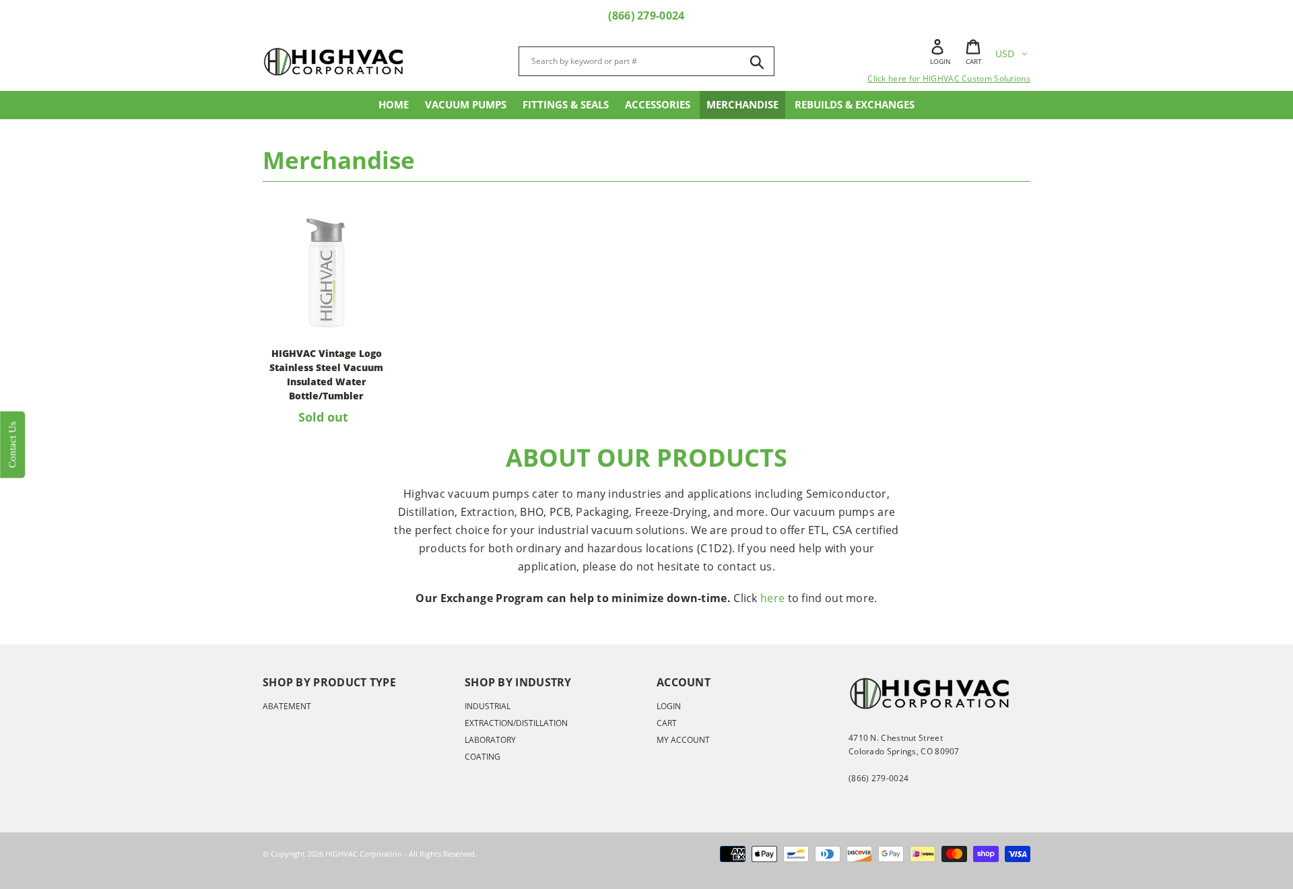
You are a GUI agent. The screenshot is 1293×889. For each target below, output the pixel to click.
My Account (683, 740)
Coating (482, 756)
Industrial (487, 706)
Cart (667, 723)
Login (669, 706)
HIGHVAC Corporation (363, 854)
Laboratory (490, 740)
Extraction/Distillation (516, 723)
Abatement (287, 706)
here (772, 598)
